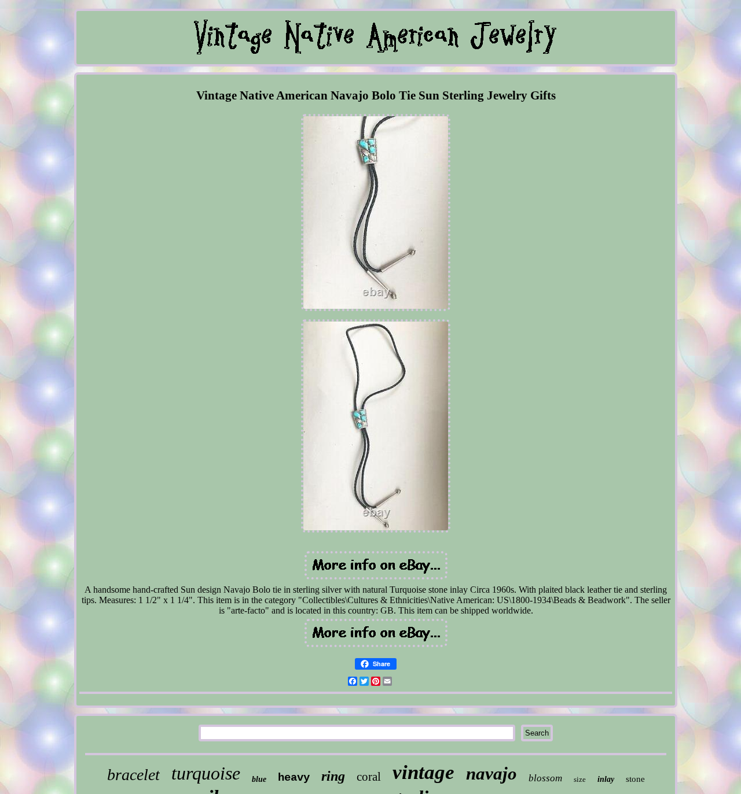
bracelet (133, 775)
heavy (294, 777)
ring (333, 776)
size (580, 779)
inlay (605, 779)
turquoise (205, 773)
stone (635, 779)
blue (259, 779)
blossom (545, 778)
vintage (423, 772)
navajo (491, 773)
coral (369, 777)
